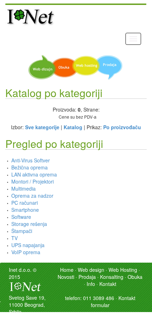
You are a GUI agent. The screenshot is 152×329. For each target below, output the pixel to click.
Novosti (66, 276)
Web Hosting (123, 269)
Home (67, 269)
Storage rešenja (29, 223)
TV (14, 237)
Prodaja (87, 276)
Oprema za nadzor (32, 195)
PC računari (24, 202)
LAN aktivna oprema (34, 174)
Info (91, 283)
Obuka (135, 276)
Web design (91, 269)
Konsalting (111, 276)
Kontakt (107, 283)
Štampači (21, 230)
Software (21, 216)
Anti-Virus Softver (30, 160)
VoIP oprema (25, 252)
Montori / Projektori (32, 181)
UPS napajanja (28, 245)
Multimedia (23, 188)
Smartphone (25, 209)
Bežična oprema (29, 167)
